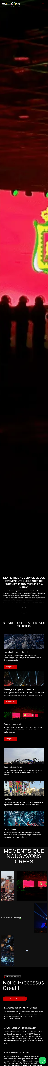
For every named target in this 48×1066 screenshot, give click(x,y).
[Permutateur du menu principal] (43, 4)
